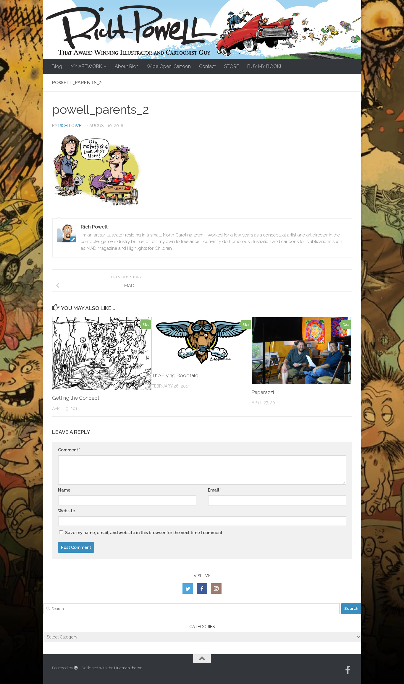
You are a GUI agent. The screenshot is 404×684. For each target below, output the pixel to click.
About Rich (126, 66)
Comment (69, 450)
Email (215, 490)
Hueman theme (128, 668)
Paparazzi (263, 392)
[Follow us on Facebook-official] (348, 670)
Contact (207, 66)
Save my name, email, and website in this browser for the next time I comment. (144, 532)
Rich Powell (72, 125)
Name (65, 490)
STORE (231, 66)
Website (66, 510)
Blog (57, 66)
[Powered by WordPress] (76, 668)
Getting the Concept (75, 398)
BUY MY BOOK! (264, 66)
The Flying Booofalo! (176, 375)
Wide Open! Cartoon (169, 66)
